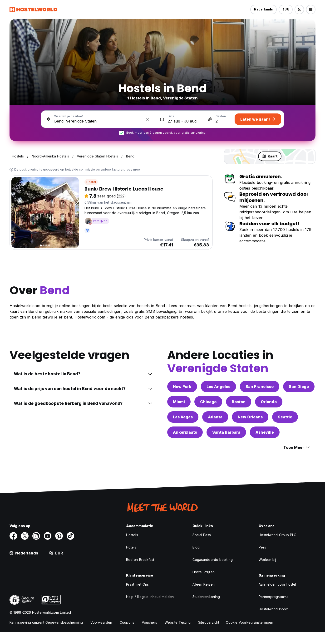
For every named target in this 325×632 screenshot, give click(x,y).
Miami (179, 401)
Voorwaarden (101, 622)
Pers (262, 547)
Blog (196, 547)
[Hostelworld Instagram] (36, 536)
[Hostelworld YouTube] (47, 536)
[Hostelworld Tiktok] (70, 536)
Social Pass (201, 535)
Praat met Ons (137, 584)
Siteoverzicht (208, 622)
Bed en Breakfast (140, 560)
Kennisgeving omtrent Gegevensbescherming (46, 622)
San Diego (299, 386)
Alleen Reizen (203, 584)
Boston (239, 401)
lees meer (133, 169)
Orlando (269, 401)
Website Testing (178, 622)
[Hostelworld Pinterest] (59, 536)
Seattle (285, 417)
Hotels (131, 547)
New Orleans (250, 417)
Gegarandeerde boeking (212, 560)
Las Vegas (183, 417)
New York (182, 386)
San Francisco (260, 386)
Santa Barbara (226, 432)
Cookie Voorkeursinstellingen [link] (249, 622)
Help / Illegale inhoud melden (150, 597)
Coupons (127, 622)
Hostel (91, 182)
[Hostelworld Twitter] (25, 536)
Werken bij (267, 560)
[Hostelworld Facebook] (13, 536)
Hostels (132, 535)
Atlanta (215, 417)
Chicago (208, 401)
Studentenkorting (206, 597)
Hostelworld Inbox (273, 609)
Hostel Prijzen (203, 572)
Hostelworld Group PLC (277, 535)
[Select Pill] (299, 9)
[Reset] (147, 119)
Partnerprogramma (273, 597)
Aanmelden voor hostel (277, 584)
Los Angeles (218, 386)
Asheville (265, 432)
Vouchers (149, 622)
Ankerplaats (185, 432)
